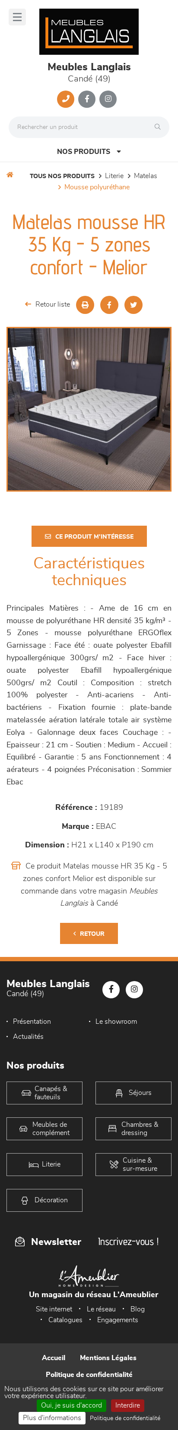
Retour (92, 934)
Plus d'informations (52, 1417)
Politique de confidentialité (89, 1374)
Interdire (127, 1405)
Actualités (28, 1036)
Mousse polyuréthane (97, 187)
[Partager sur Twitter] (133, 305)
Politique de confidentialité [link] (125, 1418)
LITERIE (114, 175)
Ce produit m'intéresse (94, 537)
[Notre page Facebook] (86, 99)
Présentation (32, 1021)
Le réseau (101, 1309)
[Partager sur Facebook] (109, 305)
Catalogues (65, 1320)
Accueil (53, 1358)
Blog (137, 1309)
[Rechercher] (159, 127)
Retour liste (52, 304)
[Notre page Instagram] (108, 99)
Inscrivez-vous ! (128, 1241)
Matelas (145, 175)
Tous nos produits (62, 176)
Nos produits (83, 151)
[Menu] (17, 17)
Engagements (117, 1320)
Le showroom (116, 1021)
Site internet (54, 1309)
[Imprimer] (85, 305)
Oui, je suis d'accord (71, 1405)
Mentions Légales (108, 1358)
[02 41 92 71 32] (65, 99)
